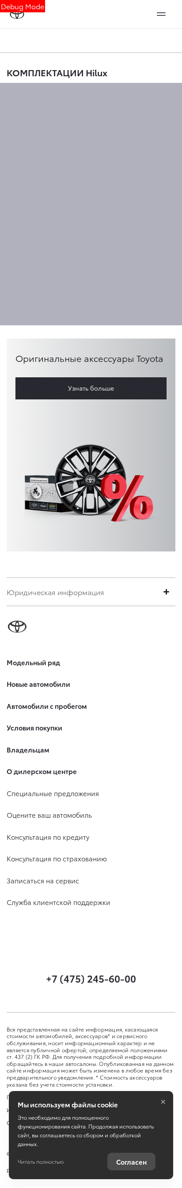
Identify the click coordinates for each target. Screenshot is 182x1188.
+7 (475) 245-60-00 (91, 978)
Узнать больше (91, 388)
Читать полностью (41, 1161)
